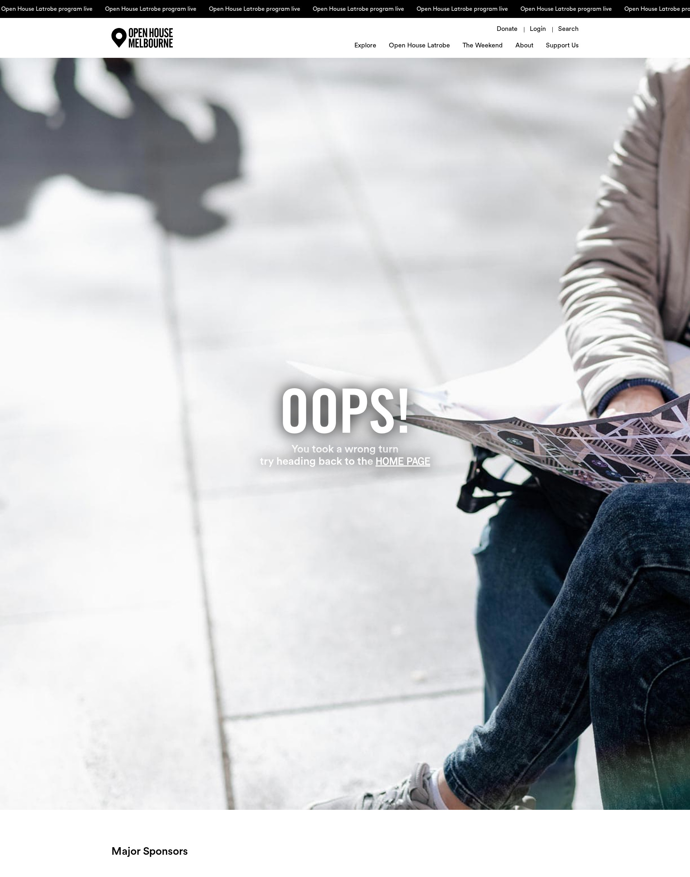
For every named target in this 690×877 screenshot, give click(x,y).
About (524, 46)
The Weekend (483, 46)
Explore (365, 46)
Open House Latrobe (419, 46)
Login (538, 29)
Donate (507, 29)
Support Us (562, 46)
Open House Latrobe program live (133, 9)
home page (403, 461)
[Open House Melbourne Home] (158, 38)
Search (568, 29)
